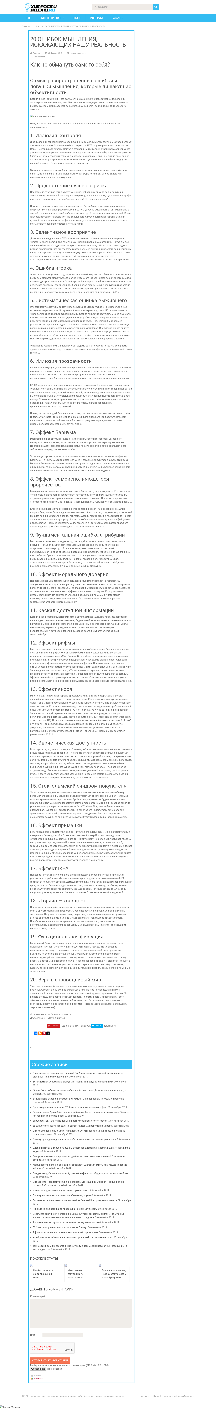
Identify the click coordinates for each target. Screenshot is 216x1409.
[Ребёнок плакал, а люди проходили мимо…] (45, 1265)
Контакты (144, 1396)
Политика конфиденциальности (178, 1396)
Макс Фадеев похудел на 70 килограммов (75, 1274)
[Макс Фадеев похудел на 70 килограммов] (80, 1265)
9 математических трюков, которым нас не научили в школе (66, 1222)
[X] (48, 1033)
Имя (32, 1335)
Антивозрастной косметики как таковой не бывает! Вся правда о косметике (75, 1200)
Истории (96, 18)
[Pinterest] (44, 1033)
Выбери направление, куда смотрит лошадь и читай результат (114, 1274)
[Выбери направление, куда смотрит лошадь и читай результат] (114, 1265)
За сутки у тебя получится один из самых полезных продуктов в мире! (71, 1125)
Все (28, 18)
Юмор (77, 18)
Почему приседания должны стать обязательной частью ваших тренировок (75, 1139)
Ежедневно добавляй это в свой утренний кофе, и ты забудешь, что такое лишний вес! (81, 1173)
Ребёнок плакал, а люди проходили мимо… (43, 1274)
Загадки (117, 18)
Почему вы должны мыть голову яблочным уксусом (62, 1195)
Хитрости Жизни (52, 18)
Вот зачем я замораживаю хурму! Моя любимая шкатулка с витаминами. (73, 1081)
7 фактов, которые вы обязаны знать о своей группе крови (65, 1232)
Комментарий (37, 1296)
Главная (26, 26)
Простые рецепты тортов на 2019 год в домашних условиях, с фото (70, 1107)
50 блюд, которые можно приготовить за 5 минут (60, 1227)
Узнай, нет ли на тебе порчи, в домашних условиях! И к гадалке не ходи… (73, 1237)
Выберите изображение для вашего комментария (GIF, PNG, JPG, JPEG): (69, 1365)
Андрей (36, 53)
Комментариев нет (78, 53)
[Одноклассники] (40, 1033)
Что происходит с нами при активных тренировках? (61, 1190)
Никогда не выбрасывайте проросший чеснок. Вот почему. (65, 1208)
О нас (156, 1396)
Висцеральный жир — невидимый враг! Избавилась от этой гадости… (71, 1120)
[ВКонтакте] (35, 1033)
